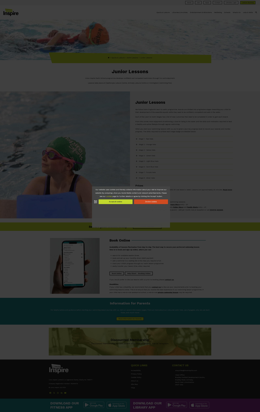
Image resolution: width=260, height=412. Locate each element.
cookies (109, 196)
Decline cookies (151, 202)
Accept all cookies (115, 202)
